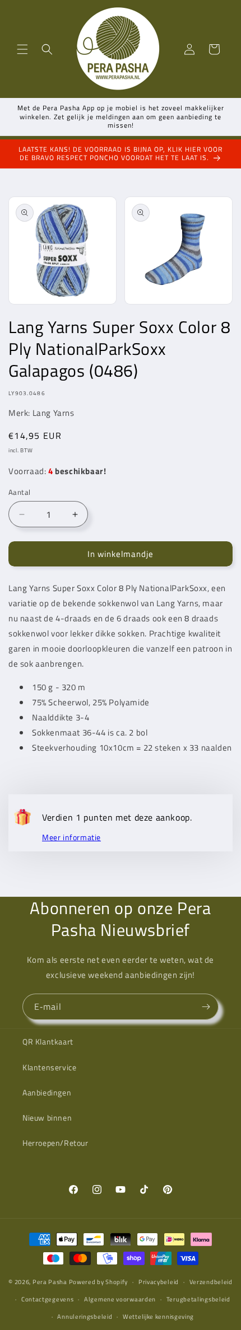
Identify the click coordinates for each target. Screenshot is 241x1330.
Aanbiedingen (46, 1092)
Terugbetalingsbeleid (198, 1299)
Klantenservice (49, 1067)
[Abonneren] (205, 1007)
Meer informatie (71, 837)
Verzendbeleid (211, 1281)
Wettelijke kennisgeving (158, 1316)
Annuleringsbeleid (84, 1316)
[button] (22, 49)
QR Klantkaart (47, 1041)
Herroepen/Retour (55, 1143)
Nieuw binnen (47, 1117)
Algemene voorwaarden (120, 1299)
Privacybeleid (158, 1281)
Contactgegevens (47, 1299)
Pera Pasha (50, 1281)
